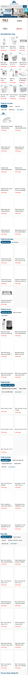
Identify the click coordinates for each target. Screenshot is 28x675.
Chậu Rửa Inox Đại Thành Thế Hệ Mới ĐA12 (6, 259)
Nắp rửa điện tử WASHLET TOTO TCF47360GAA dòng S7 (23, 79)
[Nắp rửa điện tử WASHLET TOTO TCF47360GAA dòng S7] (23, 69)
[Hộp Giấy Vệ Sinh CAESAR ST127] (21, 630)
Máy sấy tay (5, 543)
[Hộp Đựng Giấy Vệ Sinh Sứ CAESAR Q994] (7, 588)
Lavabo (11, 106)
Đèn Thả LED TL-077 (7, 449)
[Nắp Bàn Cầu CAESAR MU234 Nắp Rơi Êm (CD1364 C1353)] (21, 154)
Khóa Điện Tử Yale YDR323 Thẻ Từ (20, 525)
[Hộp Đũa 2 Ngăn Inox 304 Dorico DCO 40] (21, 266)
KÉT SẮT (4, 467)
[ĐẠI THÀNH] (7, 28)
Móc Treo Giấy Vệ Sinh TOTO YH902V (20, 664)
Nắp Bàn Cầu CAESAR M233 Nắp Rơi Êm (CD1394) (6, 168)
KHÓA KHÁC (17, 463)
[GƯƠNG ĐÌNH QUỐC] (7, 20)
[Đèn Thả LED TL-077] (7, 436)
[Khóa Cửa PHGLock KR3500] (7, 470)
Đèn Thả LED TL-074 (7, 429)
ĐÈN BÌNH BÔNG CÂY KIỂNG (9, 388)
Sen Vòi (17, 106)
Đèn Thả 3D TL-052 (6, 408)
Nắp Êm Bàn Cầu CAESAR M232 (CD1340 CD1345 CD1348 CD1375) (19, 148)
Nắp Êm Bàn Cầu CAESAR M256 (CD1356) (5, 231)
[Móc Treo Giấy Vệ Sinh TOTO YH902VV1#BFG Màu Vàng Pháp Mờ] (7, 651)
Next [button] (26, 13)
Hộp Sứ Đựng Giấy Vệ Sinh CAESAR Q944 (20, 561)
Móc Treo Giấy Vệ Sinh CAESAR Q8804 (7, 561)
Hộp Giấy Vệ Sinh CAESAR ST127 (20, 644)
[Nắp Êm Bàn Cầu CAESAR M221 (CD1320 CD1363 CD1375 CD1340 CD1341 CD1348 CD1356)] (7, 134)
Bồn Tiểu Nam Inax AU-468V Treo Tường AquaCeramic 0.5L (14, 95)
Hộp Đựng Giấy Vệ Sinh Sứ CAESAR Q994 (6, 602)
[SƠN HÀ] (21, 28)
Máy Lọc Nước (17, 312)
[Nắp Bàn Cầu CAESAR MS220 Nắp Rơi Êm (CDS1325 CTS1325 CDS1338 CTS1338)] (21, 113)
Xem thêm (20, 109)
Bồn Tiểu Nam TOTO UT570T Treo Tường (4, 47)
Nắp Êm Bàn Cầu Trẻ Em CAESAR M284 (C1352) (20, 231)
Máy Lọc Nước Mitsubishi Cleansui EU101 (13, 79)
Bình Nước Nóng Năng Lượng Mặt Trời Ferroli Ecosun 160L (7, 353)
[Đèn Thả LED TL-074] (7, 416)
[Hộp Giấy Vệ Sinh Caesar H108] (21, 609)
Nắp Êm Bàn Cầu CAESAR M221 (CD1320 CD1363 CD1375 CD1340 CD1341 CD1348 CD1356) (5, 148)
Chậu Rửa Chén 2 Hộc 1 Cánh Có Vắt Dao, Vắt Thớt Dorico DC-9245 (21, 259)
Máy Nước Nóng (6, 312)
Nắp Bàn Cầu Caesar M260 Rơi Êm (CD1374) (6, 189)
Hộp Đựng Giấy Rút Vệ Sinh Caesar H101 (6, 644)
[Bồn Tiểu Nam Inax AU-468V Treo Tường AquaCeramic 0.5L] (14, 85)
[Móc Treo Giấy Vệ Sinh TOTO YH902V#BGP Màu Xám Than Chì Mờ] (7, 568)
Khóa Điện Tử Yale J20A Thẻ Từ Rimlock (20, 484)
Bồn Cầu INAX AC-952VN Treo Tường (23, 95)
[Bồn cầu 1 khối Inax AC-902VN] (4, 85)
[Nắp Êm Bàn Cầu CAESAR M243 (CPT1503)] (7, 196)
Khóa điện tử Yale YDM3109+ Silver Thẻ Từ (20, 505)
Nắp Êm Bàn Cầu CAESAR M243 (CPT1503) (5, 210)
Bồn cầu (4, 106)
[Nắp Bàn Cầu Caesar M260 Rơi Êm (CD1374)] (7, 175)
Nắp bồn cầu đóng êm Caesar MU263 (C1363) (20, 189)
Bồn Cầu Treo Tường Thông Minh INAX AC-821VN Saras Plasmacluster (23, 63)
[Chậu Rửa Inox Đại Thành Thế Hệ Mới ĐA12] (7, 245)
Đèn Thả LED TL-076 (21, 429)
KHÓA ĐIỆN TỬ (6, 460)
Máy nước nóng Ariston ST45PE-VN (4, 63)
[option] (14, 13)
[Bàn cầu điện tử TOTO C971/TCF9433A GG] (14, 53)
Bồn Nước (12, 110)
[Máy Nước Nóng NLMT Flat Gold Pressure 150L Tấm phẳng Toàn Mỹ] (21, 339)
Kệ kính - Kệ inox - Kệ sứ (15, 540)
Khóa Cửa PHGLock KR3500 (6, 484)
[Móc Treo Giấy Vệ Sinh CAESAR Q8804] (7, 547)
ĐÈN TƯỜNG (22, 388)
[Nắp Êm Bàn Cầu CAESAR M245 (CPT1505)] (21, 196)
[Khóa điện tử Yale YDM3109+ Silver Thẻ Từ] (21, 491)
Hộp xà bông (17, 537)
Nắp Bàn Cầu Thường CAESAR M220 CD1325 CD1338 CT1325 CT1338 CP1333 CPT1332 (7, 127)
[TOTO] (21, 20)
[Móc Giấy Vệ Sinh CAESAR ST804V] (21, 588)
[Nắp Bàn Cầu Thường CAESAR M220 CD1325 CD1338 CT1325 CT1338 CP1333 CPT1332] (7, 113)
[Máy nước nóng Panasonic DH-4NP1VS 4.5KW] (4, 69)
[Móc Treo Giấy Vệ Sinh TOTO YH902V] (21, 651)
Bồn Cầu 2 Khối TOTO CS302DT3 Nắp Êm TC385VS (13, 47)
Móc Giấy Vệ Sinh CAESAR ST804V (20, 602)
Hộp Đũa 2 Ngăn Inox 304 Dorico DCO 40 (21, 280)
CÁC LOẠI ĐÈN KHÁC (7, 392)
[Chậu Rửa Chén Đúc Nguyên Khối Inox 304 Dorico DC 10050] (23, 37)
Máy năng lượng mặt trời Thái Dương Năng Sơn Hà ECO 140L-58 (21, 332)
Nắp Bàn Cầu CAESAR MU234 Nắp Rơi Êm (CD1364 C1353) (21, 168)
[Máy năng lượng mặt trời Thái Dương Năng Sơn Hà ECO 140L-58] (21, 318)
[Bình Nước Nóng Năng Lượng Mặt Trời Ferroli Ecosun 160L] (7, 339)
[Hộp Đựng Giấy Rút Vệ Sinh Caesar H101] (7, 630)
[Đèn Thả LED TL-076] (21, 416)
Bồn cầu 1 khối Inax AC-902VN (5, 95)
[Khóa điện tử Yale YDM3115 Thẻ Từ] (7, 512)
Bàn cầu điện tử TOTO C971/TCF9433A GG (14, 63)
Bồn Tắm (4, 110)
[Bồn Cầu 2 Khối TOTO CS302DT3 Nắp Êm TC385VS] (14, 37)
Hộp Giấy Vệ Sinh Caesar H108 (20, 623)
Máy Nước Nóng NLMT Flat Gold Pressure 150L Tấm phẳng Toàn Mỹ (20, 353)
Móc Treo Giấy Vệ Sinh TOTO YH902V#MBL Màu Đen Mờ (6, 623)
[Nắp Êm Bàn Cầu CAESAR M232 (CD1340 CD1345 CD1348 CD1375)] (21, 134)
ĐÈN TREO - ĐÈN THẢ (8, 385)
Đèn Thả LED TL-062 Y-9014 (21, 409)
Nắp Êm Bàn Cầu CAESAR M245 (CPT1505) (19, 210)
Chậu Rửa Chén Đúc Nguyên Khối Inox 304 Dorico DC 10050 (22, 47)
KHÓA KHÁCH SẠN (7, 463)
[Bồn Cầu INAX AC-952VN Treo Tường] (23, 85)
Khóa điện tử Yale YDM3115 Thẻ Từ (6, 525)
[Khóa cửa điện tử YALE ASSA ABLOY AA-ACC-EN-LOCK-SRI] (7, 491)
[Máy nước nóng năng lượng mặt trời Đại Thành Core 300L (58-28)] (7, 360)
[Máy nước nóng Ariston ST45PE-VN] (4, 53)
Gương (4, 540)
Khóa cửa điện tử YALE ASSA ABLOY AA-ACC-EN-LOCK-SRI (6, 505)
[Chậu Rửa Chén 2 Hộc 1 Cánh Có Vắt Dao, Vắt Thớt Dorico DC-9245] (21, 245)
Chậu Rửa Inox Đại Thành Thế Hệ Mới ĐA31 (6, 280)
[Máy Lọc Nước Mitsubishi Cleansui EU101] (14, 69)
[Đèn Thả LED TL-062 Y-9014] (21, 395)
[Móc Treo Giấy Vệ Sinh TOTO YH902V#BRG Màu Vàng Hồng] (21, 568)
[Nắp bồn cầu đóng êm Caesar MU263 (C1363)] (21, 175)
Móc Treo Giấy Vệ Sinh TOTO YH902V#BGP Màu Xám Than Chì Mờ (6, 582)
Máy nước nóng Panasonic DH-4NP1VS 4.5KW (4, 79)
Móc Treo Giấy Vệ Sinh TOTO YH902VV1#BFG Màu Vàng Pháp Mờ (7, 665)
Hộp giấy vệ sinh (6, 537)
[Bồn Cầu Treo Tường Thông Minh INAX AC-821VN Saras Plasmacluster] (23, 53)
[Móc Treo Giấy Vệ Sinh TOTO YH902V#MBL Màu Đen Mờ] (7, 609)
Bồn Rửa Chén (6, 242)
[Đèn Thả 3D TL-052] (7, 395)
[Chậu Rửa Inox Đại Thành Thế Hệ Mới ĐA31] (7, 266)
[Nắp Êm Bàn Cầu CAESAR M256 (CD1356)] (7, 217)
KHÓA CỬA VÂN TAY (17, 460)
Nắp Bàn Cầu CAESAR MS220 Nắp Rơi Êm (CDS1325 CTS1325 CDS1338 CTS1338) (21, 127)
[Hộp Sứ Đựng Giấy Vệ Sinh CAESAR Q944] (21, 547)
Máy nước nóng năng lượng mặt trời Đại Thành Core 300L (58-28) (7, 374)
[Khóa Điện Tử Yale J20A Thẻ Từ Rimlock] (21, 470)
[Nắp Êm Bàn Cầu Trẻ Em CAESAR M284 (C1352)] (21, 217)
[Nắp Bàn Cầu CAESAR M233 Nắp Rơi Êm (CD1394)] (7, 154)
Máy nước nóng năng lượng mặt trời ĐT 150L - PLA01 (21, 374)
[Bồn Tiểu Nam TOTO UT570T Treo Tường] (4, 37)
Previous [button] (2, 13)
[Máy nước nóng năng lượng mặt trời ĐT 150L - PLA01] (21, 360)
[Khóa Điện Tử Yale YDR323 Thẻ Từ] (21, 512)
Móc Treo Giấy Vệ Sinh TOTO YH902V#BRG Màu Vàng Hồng (20, 582)
